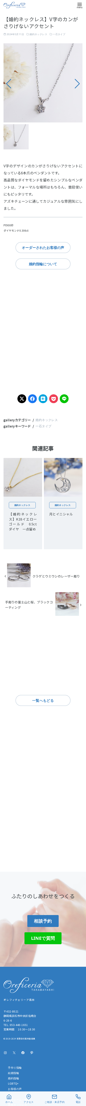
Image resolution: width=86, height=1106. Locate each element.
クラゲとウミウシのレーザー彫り (56, 576)
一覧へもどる (43, 700)
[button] (77, 84)
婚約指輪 (13, 1078)
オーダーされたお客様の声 (43, 247)
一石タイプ (59, 34)
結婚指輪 (13, 1073)
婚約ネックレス (38, 34)
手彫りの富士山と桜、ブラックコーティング (29, 605)
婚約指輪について (43, 263)
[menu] (79, 5)
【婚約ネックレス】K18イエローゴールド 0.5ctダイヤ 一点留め (23, 521)
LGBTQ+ (13, 1083)
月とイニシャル (61, 514)
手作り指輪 (15, 1068)
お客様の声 (15, 1089)
